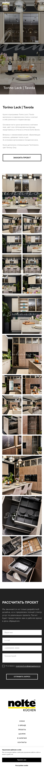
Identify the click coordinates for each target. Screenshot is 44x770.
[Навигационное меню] (40, 3)
